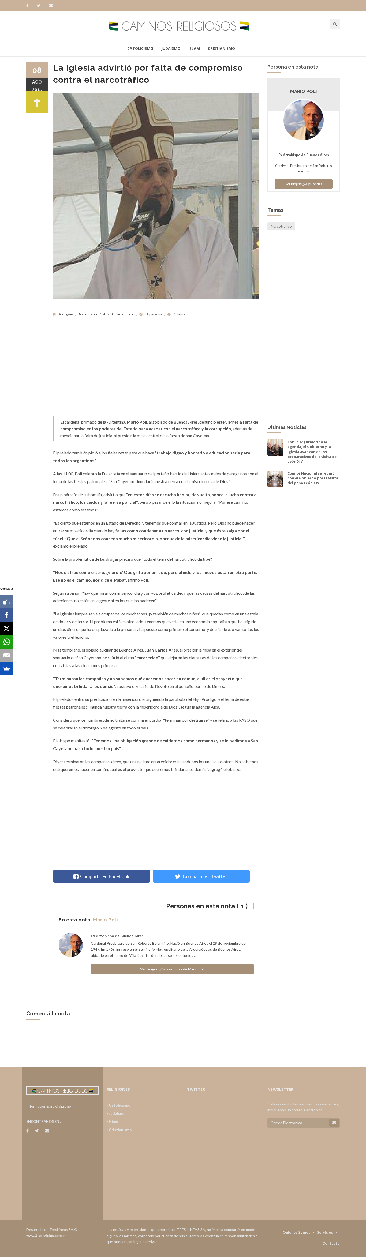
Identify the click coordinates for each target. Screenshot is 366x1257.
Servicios (325, 1232)
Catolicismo (140, 48)
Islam (194, 48)
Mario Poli (105, 920)
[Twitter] (41, 6)
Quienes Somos (296, 1232)
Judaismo (170, 48)
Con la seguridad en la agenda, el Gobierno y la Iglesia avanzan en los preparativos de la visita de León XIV (312, 451)
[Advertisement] (156, 370)
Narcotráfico (281, 226)
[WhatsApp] (6, 642)
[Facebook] (29, 6)
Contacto (331, 1243)
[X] (6, 628)
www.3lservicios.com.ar (46, 1235)
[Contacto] (51, 6)
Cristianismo (221, 48)
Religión (66, 314)
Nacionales (88, 314)
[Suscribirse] (334, 1123)
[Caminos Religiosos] (183, 25)
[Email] (6, 655)
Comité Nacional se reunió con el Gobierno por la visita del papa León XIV (312, 478)
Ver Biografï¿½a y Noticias (303, 184)
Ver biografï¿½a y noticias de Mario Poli (172, 969)
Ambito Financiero (118, 314)
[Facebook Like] (6, 601)
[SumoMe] (6, 668)
